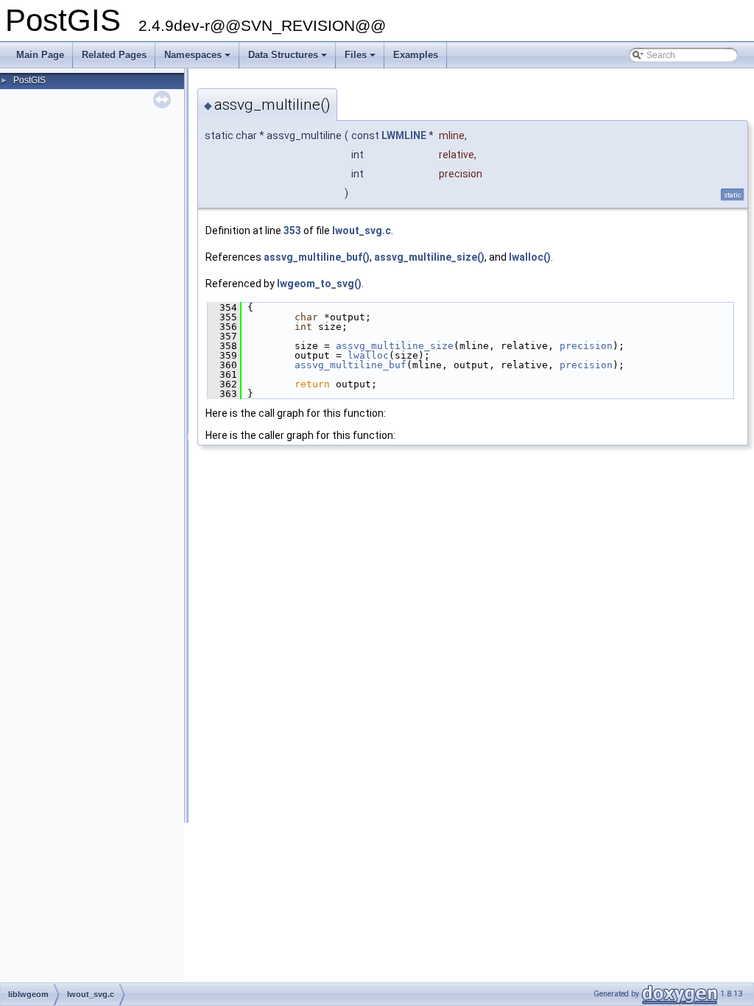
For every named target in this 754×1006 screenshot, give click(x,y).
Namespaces (198, 58)
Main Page (40, 54)
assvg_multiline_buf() (317, 257)
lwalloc (368, 355)
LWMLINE (403, 135)
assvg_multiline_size (395, 345)
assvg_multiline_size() (429, 257)
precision (586, 345)
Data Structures (288, 58)
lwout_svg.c (361, 230)
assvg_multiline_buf (350, 364)
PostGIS (29, 80)
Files (361, 58)
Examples (415, 54)
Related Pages (114, 54)
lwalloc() (530, 257)
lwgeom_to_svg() (319, 283)
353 (292, 230)
